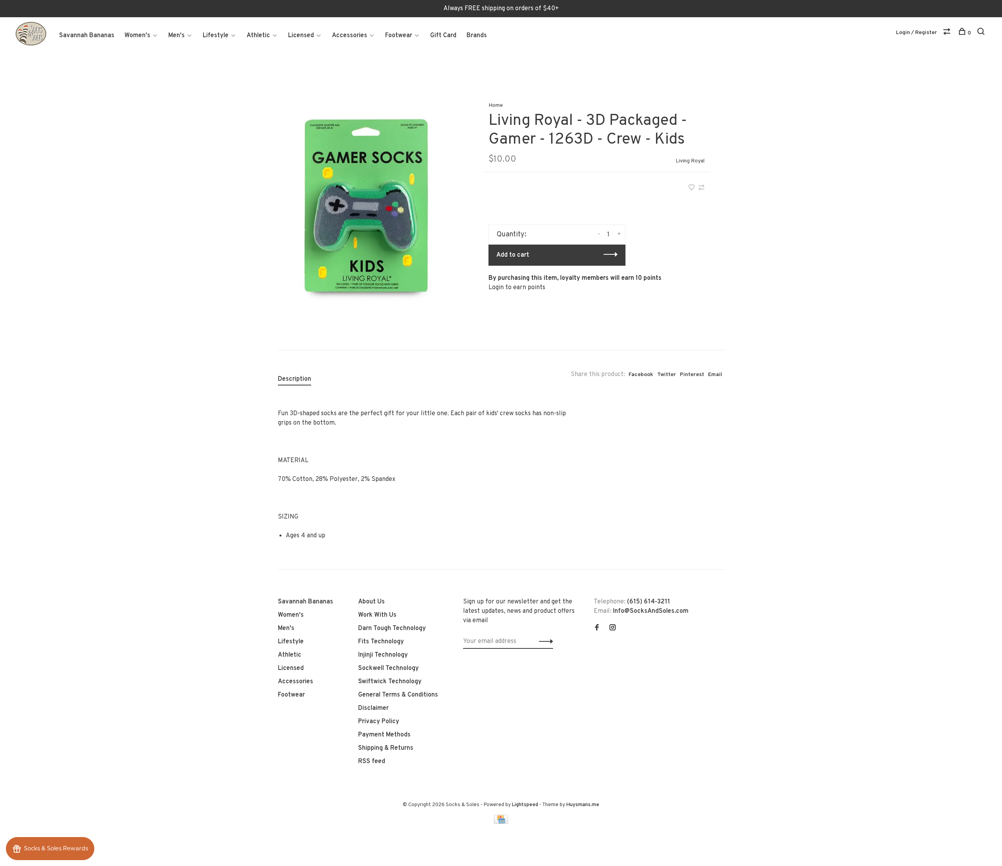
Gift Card (443, 36)
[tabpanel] (367, 208)
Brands (477, 36)
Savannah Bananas (86, 36)
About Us (371, 602)
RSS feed (371, 761)
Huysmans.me (582, 805)
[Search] (981, 33)
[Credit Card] (501, 822)
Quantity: (511, 234)
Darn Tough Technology (392, 628)
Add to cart (512, 255)
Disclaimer (373, 708)
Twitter (666, 374)
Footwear (398, 36)
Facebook (641, 374)
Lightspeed (525, 805)
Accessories (349, 36)
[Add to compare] (701, 189)
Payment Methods (384, 735)
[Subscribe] (544, 641)
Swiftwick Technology (390, 682)
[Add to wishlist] (692, 189)
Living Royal (690, 161)
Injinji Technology (383, 655)
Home (495, 105)
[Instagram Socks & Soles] (612, 628)
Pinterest (692, 374)
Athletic (258, 36)
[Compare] (947, 33)
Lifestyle (216, 36)
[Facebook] (597, 628)
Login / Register (916, 32)
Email (715, 374)
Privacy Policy (378, 722)
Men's (176, 36)
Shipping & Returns (385, 748)
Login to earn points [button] (516, 288)
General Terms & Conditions (398, 695)
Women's (137, 36)
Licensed (301, 36)
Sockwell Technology (388, 668)
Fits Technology (381, 642)
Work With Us (377, 615)
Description (294, 379)
